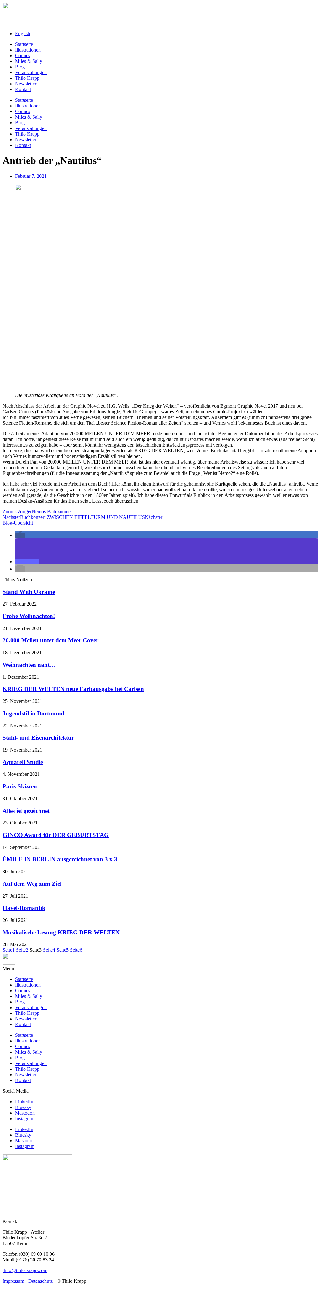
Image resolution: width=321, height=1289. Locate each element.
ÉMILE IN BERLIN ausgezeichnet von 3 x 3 (60, 859)
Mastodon (25, 1113)
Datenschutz (40, 1281)
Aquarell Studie (23, 762)
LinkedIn (24, 1101)
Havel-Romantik (24, 908)
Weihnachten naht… (29, 664)
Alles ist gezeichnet (26, 811)
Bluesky (23, 1107)
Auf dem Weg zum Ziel (32, 883)
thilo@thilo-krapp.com (25, 1270)
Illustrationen (28, 49)
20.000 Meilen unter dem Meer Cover (50, 640)
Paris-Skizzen (20, 786)
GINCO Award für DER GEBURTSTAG (56, 835)
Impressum (13, 1281)
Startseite (24, 44)
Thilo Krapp (27, 78)
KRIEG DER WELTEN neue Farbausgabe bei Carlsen (73, 689)
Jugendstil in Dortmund (33, 713)
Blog (20, 66)
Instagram (24, 1118)
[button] (20, 535)
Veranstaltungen (31, 72)
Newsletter (25, 83)
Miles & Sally (28, 61)
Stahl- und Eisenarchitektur (38, 737)
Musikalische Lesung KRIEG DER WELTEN (61, 932)
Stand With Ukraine (29, 592)
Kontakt (23, 89)
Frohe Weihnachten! (29, 616)
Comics (22, 55)
